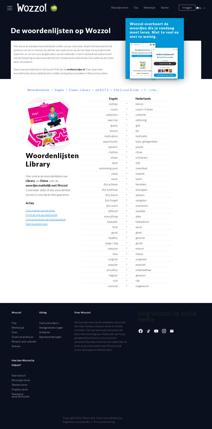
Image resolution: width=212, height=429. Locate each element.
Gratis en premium (22, 336)
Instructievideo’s (49, 323)
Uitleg (43, 312)
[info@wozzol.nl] (172, 331)
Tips (136, 7)
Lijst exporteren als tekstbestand (45, 219)
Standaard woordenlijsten (21, 395)
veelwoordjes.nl (76, 69)
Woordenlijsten (38, 90)
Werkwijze (149, 7)
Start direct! (19, 375)
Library (30, 180)
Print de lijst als (41, 214)
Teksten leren (19, 384)
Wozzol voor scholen (24, 341)
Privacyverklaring (104, 421)
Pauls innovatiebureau (109, 417)
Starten (165, 7)
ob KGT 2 (102, 90)
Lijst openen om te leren (40, 210)
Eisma (44, 180)
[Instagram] (164, 331)
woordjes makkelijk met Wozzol (46, 185)
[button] (9, 8)
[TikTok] (148, 331)
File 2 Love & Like (126, 90)
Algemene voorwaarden (76, 421)
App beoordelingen (50, 336)
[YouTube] (156, 331)
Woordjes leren (119, 7)
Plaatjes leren (20, 389)
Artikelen (44, 332)
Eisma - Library (79, 90)
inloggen (187, 7)
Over (15, 332)
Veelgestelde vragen (51, 327)
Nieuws (16, 346)
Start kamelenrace (37, 223)
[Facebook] (140, 331)
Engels (59, 90)
